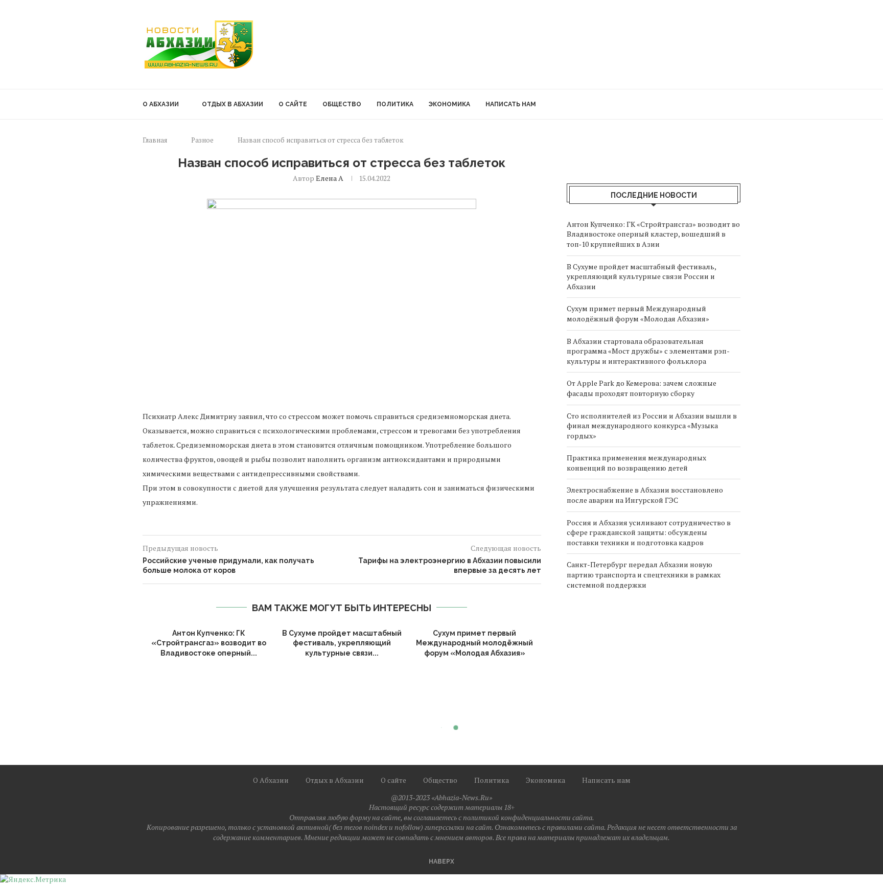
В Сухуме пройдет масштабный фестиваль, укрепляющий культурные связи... (342, 643)
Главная (155, 140)
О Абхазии (161, 104)
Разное (202, 140)
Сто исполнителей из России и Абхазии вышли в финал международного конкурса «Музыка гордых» (652, 425)
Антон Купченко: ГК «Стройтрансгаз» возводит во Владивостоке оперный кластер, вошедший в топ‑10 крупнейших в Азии (653, 234)
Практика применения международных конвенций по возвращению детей (636, 463)
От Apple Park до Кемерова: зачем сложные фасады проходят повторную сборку (641, 388)
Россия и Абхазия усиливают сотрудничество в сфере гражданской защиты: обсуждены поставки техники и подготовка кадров (649, 532)
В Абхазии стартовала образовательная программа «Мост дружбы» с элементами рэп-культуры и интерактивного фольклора (648, 351)
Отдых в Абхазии (232, 104)
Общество (341, 104)
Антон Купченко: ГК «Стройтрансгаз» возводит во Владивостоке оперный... (208, 643)
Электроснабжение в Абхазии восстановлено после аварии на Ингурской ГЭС (645, 495)
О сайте (292, 104)
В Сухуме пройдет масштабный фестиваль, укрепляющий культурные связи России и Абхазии (641, 276)
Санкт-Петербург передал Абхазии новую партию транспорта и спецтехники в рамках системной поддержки (644, 574)
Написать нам (510, 104)
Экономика (449, 104)
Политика (395, 104)
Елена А (329, 178)
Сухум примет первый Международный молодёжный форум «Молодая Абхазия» (474, 643)
